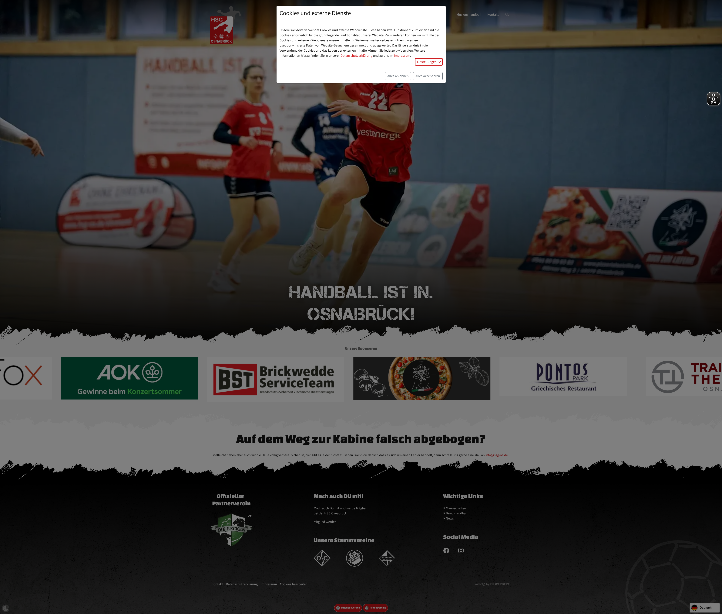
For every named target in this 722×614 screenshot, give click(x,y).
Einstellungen (427, 62)
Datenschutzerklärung (356, 55)
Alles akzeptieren (427, 76)
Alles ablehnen (398, 76)
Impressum (402, 55)
